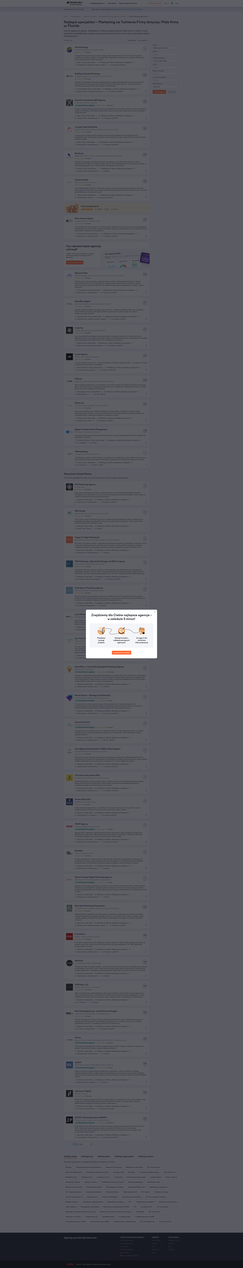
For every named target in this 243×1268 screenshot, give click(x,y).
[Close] (155, 612)
